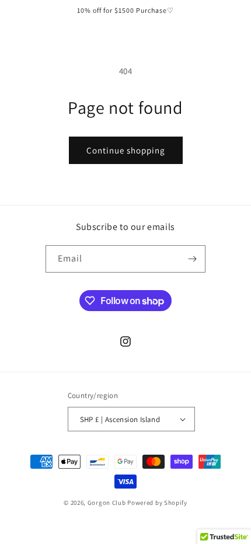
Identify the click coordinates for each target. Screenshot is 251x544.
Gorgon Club (107, 502)
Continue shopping (125, 150)
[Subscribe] (192, 259)
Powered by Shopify (157, 502)
